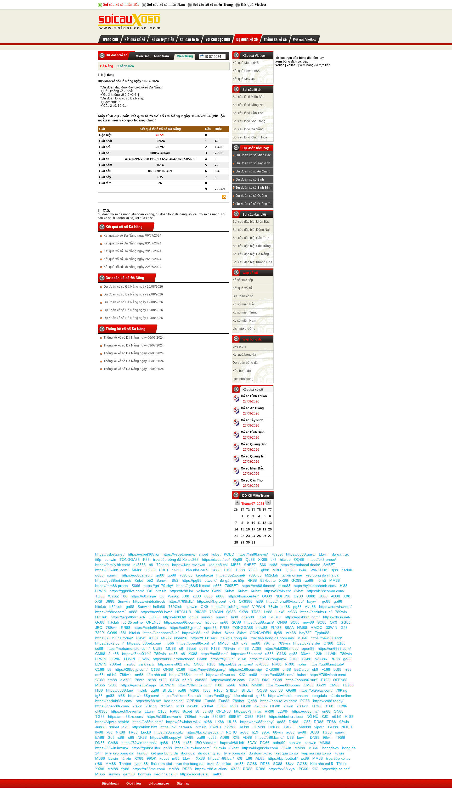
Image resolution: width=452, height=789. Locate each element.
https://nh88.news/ (253, 554)
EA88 (99, 737)
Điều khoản (110, 783)
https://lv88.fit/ (174, 617)
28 (236, 542)
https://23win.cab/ (168, 732)
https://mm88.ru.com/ (125, 716)
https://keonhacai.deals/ (300, 565)
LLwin (324, 554)
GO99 (296, 580)
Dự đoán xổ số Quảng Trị (254, 204)
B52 (175, 580)
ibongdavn (330, 748)
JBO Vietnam (206, 743)
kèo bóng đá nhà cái (322, 575)
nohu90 (279, 743)
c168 (242, 659)
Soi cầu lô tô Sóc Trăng (249, 121)
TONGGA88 (130, 559)
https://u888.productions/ (173, 659)
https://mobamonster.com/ (128, 648)
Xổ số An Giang (252, 408)
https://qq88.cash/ (259, 622)
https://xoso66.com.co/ (182, 622)
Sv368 (177, 570)
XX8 (185, 596)
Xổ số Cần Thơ (252, 480)
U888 (216, 570)
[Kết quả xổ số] (135, 38)
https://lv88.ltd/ (232, 743)
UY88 (298, 596)
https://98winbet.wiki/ (183, 722)
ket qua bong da (164, 753)
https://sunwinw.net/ (335, 607)
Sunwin (162, 580)
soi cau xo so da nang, (204, 214)
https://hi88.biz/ (144, 727)
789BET (231, 586)
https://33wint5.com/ (111, 570)
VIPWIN (258, 607)
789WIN (216, 612)
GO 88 (154, 617)
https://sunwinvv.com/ (193, 748)
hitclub (285, 559)
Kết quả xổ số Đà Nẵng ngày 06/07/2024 (132, 235)
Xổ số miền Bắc (244, 304)
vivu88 (310, 607)
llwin (302, 570)
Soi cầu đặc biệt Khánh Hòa (252, 262)
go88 (99, 575)
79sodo (162, 565)
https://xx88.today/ (328, 701)
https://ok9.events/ (126, 711)
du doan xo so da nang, (114, 214)
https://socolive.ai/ (195, 774)
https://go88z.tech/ (137, 575)
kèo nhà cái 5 (197, 570)
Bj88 (334, 570)
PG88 (305, 701)
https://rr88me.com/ (149, 769)
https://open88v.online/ (196, 643)
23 (248, 536)
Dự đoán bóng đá (245, 363)
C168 (341, 643)
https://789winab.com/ (328, 675)
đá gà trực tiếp (232, 580)
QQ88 (299, 559)
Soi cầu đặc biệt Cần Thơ (251, 238)
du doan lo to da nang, (172, 214)
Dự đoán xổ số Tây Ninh (253, 163)
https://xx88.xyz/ (282, 769)
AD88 (335, 596)
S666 (136, 586)
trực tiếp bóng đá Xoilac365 (176, 559)
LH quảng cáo (159, 783)
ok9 (232, 601)
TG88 (100, 596)
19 (264, 529)
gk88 (265, 570)
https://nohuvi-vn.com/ (278, 701)
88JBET (218, 716)
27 (270, 536)
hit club (211, 622)
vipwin (319, 727)
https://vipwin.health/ (112, 722)
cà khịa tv (147, 664)
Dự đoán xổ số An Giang (253, 171)
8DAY (252, 743)
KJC (242, 675)
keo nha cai (173, 701)
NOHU (346, 727)
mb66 (169, 643)
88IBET (235, 716)
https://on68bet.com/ (144, 643)
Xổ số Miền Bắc (252, 468)
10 (253, 523)
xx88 (305, 758)
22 (242, 536)
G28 (344, 627)
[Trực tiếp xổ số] (163, 38)
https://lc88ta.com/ (147, 722)
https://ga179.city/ (158, 586)
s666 (217, 586)
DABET (216, 727)
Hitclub (113, 622)
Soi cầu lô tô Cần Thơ (248, 113)
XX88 (262, 559)
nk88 (208, 722)
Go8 (111, 737)
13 (270, 523)
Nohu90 (180, 638)
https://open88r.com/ (112, 706)
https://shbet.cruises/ (286, 716)
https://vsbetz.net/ (110, 554)
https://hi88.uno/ (195, 633)
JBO (98, 627)
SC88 (236, 622)
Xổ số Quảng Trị (252, 456)
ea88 (182, 690)
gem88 (129, 774)
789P (99, 633)
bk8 (273, 559)
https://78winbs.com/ (195, 685)
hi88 (259, 601)
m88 (175, 758)
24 (253, 536)
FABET (289, 727)
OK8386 (245, 601)
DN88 (293, 722)
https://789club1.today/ (114, 638)
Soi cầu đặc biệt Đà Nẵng (251, 254)
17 (253, 529)
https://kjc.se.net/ (336, 769)
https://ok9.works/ (220, 675)
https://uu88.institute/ (326, 664)
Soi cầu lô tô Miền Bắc (248, 97)
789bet (277, 554)
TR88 (256, 612)
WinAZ (113, 596)
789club (186, 575)
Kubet (229, 591)
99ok (266, 732)
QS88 (231, 612)
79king (269, 643)
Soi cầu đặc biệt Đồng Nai (251, 230)
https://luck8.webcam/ (205, 732)
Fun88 (210, 701)
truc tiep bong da (190, 764)
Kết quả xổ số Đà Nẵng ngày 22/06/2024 (132, 267)
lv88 (290, 737)
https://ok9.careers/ (176, 727)
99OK (151, 758)
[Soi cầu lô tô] (189, 38)
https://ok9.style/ (306, 643)
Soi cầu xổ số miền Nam (166, 5)
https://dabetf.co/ (216, 559)
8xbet (298, 591)
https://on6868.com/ (334, 648)
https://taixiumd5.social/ (181, 695)
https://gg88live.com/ (127, 591)
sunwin (110, 559)
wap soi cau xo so (316, 753)
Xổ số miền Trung (245, 312)
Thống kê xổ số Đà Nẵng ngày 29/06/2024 (134, 353)
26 (264, 536)
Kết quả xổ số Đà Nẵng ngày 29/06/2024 (132, 251)
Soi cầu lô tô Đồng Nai (248, 105)
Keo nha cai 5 (321, 764)
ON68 (282, 622)
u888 (208, 596)
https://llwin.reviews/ (188, 565)
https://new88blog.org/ (207, 669)
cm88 (112, 680)
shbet (203, 554)
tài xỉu (126, 758)
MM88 (137, 570)
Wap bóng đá (252, 339)
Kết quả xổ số (242, 288)
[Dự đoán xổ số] (247, 38)
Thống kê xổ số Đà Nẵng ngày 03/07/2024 (134, 345)
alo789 (126, 680)
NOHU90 (282, 596)
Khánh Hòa (125, 66)
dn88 (285, 607)
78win (273, 607)
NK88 (120, 732)
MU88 (171, 648)
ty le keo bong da (119, 753)
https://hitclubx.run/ (316, 612)
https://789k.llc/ (181, 601)
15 (242, 529)
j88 (124, 596)
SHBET (250, 565)
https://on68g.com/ (143, 695)
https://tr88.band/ (269, 737)
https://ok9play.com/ (316, 690)
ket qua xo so (144, 218)
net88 (217, 774)
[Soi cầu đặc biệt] (217, 38)
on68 (193, 617)
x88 (109, 732)
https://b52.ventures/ (236, 664)
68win (278, 732)
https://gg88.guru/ (300, 554)
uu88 (203, 648)
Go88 (99, 622)
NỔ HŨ (312, 716)
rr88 (348, 669)
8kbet (241, 633)
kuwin (204, 716)
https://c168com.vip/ (245, 669)
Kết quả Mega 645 (246, 63)
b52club (271, 575)
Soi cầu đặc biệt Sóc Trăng (252, 246)
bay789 (305, 633)
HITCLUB (183, 612)
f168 (163, 680)
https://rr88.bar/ (221, 758)
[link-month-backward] (237, 504)
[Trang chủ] (129, 20)
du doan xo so (260, 753)
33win (305, 654)
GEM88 (258, 727)
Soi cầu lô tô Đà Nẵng (248, 129)
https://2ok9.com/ (109, 643)
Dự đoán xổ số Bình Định (254, 187)
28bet (191, 648)
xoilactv (202, 591)
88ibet (114, 727)
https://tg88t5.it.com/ (193, 586)
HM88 (302, 627)
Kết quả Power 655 (246, 71)
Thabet (125, 764)
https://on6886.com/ (277, 675)
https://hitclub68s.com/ (113, 701)
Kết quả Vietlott (253, 5)
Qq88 (237, 559)
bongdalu (319, 695)
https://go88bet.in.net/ (113, 580)
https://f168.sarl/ (204, 638)
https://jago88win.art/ (128, 617)
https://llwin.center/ (243, 596)
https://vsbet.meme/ (179, 554)
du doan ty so (209, 753)
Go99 (216, 591)
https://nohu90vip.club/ (285, 601)
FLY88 (276, 627)
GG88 (151, 570)
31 (253, 542)
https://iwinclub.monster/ (288, 695)
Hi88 (343, 586)
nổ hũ (321, 580)
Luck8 (146, 732)
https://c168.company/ (268, 659)
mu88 (255, 643)
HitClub (101, 617)
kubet (216, 554)
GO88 (333, 727)
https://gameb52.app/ (138, 685)
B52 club (301, 669)
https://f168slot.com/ (186, 675)
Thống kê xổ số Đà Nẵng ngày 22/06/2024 (134, 369)
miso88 (284, 586)
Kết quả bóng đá (244, 354)
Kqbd (139, 580)
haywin (313, 601)
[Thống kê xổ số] (275, 38)
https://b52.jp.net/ (230, 575)
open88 (247, 617)
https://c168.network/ (164, 716)
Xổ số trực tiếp (243, 280)
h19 (255, 732)
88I (123, 633)
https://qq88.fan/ (119, 690)
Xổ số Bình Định (252, 432)
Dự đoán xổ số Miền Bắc (253, 155)
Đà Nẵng (106, 66)
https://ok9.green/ (211, 601)
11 (259, 523)
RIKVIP (200, 612)
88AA (289, 627)
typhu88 (141, 764)
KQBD (229, 554)
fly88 (278, 633)
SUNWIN (167, 685)
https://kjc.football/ (283, 758)
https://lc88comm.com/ (325, 591)
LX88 (219, 722)
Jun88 (114, 654)
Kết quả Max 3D (244, 79)
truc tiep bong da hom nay (272, 638)
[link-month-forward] (268, 504)
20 (270, 529)
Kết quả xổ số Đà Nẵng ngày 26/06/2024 (132, 259)
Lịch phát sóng (243, 379)
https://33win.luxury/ (111, 748)
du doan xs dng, (143, 214)
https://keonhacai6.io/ (161, 633)
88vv (289, 764)
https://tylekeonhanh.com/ (315, 586)
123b (318, 654)
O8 (149, 591)
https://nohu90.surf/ (301, 680)
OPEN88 (153, 622)
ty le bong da (234, 753)
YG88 (253, 570)
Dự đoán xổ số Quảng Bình (250, 197)
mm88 (243, 648)
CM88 (100, 654)
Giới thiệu (133, 783)
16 (248, 529)
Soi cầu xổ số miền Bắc (121, 5)
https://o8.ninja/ (143, 596)
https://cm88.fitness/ (258, 586)
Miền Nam (161, 56)
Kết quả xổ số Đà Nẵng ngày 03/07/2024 (132, 243)
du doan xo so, (123, 218)
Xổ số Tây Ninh (252, 420)
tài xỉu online (291, 575)
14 (236, 529)
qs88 (293, 654)
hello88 (159, 607)
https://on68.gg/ (217, 695)
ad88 (197, 596)
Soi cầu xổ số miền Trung (213, 5)
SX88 (243, 612)
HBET (164, 570)
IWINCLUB (318, 570)
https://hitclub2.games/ (230, 607)
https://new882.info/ (174, 664)
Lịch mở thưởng (244, 329)
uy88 (302, 732)
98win (344, 722)
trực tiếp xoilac (338, 758)
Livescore (239, 346)
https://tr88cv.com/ (110, 612)
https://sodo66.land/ (150, 627)
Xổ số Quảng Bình (254, 444)
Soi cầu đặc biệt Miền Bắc (251, 221)
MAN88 (305, 727)
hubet (301, 675)
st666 (292, 612)
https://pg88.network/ (199, 580)
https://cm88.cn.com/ (228, 680)
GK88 (306, 659)
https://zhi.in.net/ (336, 617)
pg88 (297, 607)
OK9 (204, 607)
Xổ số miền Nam (244, 320)
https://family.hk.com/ (112, 565)
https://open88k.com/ (282, 685)
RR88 (252, 580)
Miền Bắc (143, 56)
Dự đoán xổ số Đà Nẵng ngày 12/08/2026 (133, 318)
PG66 (264, 743)
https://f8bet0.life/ (136, 654)
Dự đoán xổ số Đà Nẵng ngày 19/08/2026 (133, 302)
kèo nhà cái (218, 565)
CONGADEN (260, 633)
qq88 (155, 690)
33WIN (331, 627)
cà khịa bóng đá (234, 638)
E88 (249, 758)
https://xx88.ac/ (148, 701)
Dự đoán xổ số (243, 296)
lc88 (130, 737)
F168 (228, 570)
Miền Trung (185, 56)
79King (341, 690)
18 (259, 529)
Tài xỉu (341, 764)
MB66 (236, 565)
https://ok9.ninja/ (247, 711)
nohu (302, 664)
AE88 (260, 758)
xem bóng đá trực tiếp (315, 65)
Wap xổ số (250, 273)
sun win (295, 743)
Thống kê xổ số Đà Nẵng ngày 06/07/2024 (134, 337)
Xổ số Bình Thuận (254, 396)
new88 (308, 622)
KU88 (244, 727)
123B (175, 743)
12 (264, 523)
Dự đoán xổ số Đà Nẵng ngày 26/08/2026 (133, 286)
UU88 (157, 648)
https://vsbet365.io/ (143, 554)
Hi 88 (349, 716)
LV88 (268, 612)
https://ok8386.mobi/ (281, 648)
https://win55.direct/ (149, 601)
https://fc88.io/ (181, 591)
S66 (262, 565)
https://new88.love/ (156, 612)
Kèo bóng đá (242, 371)
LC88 (306, 722)
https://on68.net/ (214, 654)
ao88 (309, 580)
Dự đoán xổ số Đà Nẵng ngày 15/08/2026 (133, 310)
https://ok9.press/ (321, 559)
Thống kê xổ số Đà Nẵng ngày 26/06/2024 (134, 361)
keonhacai (204, 575)
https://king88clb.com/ (260, 748)
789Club (175, 607)
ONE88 (274, 727)
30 (248, 542)
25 (259, 536)
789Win (166, 706)
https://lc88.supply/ (165, 737)
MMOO (316, 627)
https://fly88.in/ (223, 659)
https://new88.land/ (326, 638)
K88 (146, 559)
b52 (150, 580)
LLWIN (100, 591)
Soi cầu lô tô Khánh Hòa (250, 137)
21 (236, 536)
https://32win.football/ (138, 743)
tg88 (99, 695)
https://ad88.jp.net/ (185, 627)
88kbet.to (268, 580)
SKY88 (230, 727)
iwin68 (290, 633)
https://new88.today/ (257, 722)
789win (341, 612)
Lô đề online (132, 622)
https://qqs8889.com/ (302, 617)
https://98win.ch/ (277, 591)
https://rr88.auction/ (211, 769)
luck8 (280, 612)
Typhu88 (322, 633)
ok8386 (139, 565)
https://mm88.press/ (111, 586)
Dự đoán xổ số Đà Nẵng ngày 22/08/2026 (133, 294)
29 (242, 542)
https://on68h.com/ (246, 654)
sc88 (273, 565)
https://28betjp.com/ (131, 669)
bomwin (144, 774)
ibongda (188, 753)
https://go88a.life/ (146, 748)
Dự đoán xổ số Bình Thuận (248, 180)
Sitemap (183, 783)
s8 (151, 565)
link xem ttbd (161, 764)
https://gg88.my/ (305, 711)
